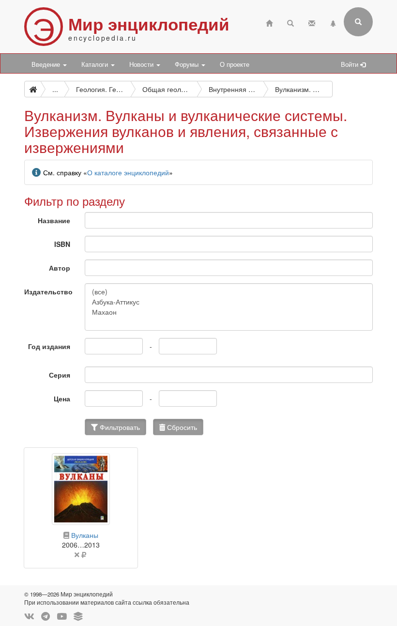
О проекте (234, 64)
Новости (142, 64)
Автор (59, 268)
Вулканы (84, 535)
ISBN (62, 244)
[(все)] (228, 292)
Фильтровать (119, 427)
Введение (46, 64)
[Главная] (269, 22)
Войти (350, 64)
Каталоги (95, 64)
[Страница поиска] (290, 22)
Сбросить (181, 427)
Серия (59, 375)
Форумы (187, 64)
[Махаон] (228, 312)
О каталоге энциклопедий (128, 172)
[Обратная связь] (311, 22)
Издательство (48, 291)
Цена (62, 398)
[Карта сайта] (333, 22)
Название (54, 220)
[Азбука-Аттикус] (228, 302)
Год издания (49, 346)
